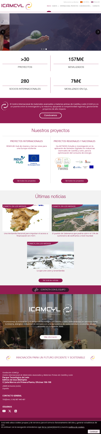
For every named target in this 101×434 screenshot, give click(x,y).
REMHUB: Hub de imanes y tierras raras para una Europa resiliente (26, 147)
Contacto (96, 6)
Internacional (65, 6)
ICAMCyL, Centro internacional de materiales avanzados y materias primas (16, 6)
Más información (50, 337)
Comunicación (84, 6)
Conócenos (50, 115)
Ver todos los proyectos (26, 181)
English (97, 2)
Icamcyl (54, 6)
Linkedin (15, 411)
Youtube (4, 411)
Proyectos (74, 6)
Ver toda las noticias (50, 280)
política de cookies (76, 427)
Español (86, 2)
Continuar (94, 431)
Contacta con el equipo (53, 290)
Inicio (49, 6)
